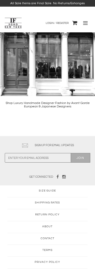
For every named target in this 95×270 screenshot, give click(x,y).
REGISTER (62, 23)
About (47, 226)
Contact (47, 238)
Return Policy (47, 214)
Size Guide (47, 190)
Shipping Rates (47, 202)
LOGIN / (50, 23)
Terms (47, 250)
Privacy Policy (47, 262)
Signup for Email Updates (54, 145)
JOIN (80, 157)
